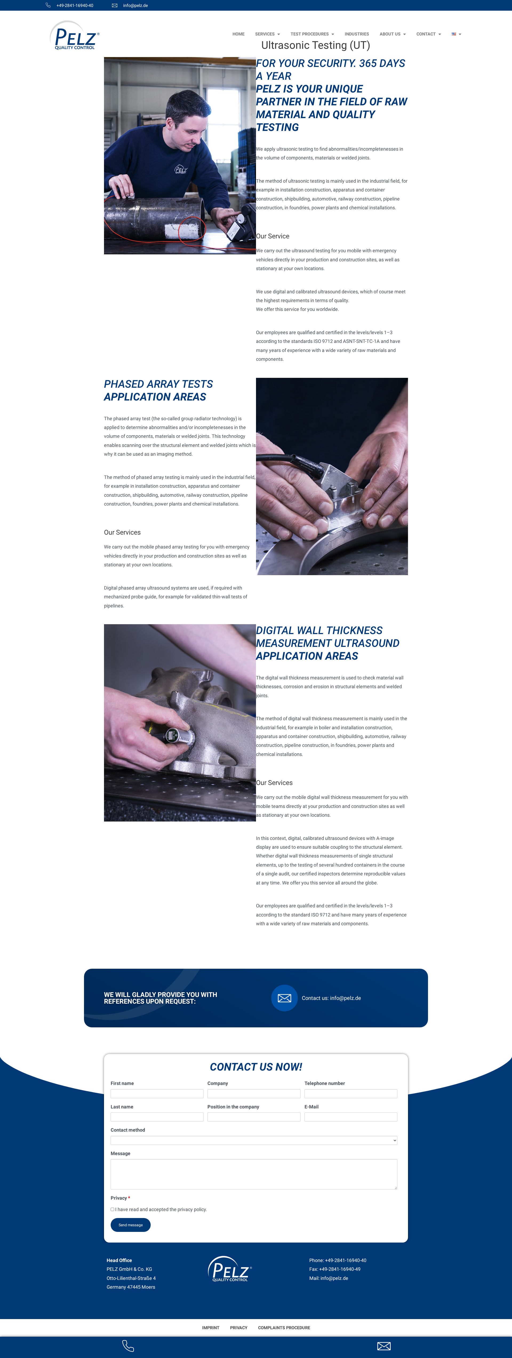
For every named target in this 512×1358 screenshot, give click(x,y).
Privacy (120, 1198)
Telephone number (325, 1083)
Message (120, 1153)
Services (265, 34)
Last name (122, 1106)
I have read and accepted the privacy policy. (160, 1209)
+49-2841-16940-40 (75, 5)
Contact (426, 34)
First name (122, 1083)
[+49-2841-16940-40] (48, 5)
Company (217, 1083)
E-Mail (312, 1106)
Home (239, 34)
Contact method (128, 1130)
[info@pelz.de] (114, 5)
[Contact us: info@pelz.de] (284, 998)
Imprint (210, 1327)
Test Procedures (310, 34)
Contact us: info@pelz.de (331, 998)
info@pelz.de (135, 5)
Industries (357, 34)
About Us (390, 34)
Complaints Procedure (284, 1327)
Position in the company (233, 1106)
